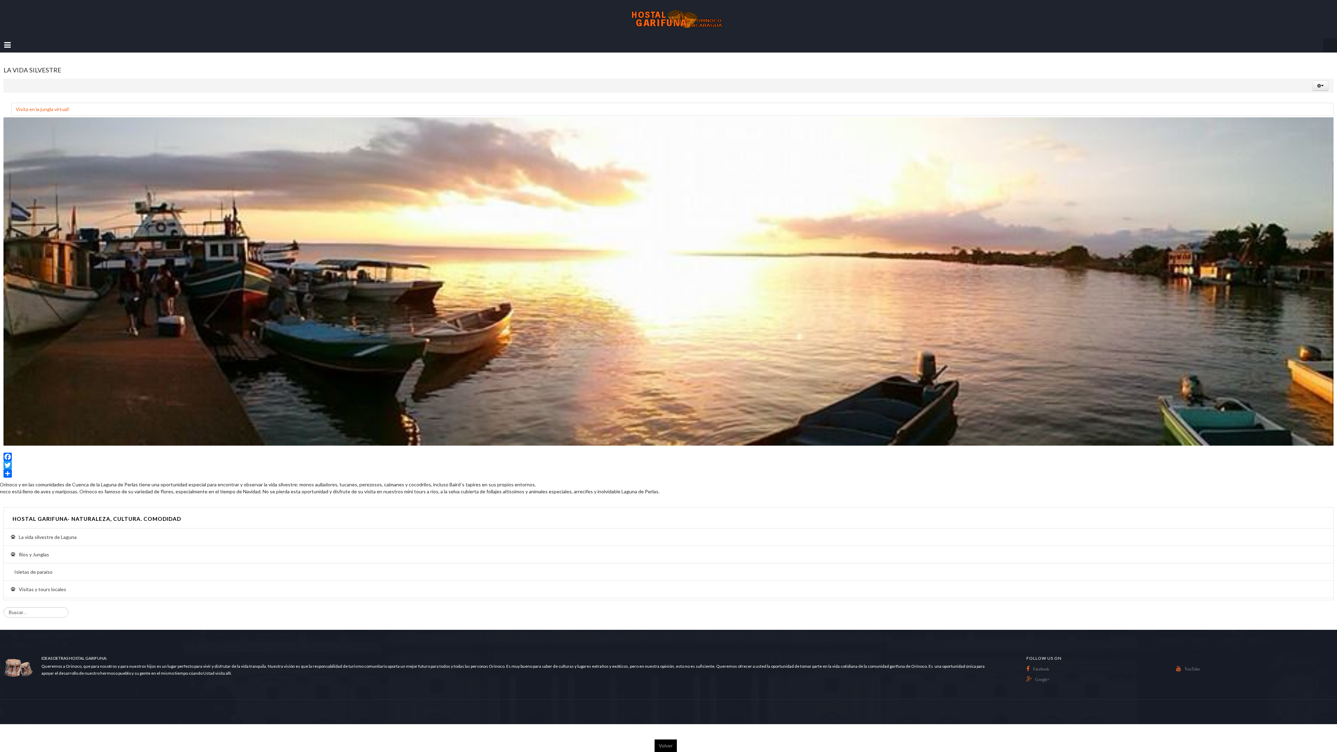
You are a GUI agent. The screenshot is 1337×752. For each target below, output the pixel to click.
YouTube (1192, 662)
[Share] (668, 466)
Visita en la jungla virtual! (43, 102)
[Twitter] (668, 458)
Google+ (1042, 673)
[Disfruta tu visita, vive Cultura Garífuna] (668, 15)
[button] (1320, 78)
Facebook (1041, 662)
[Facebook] (668, 450)
